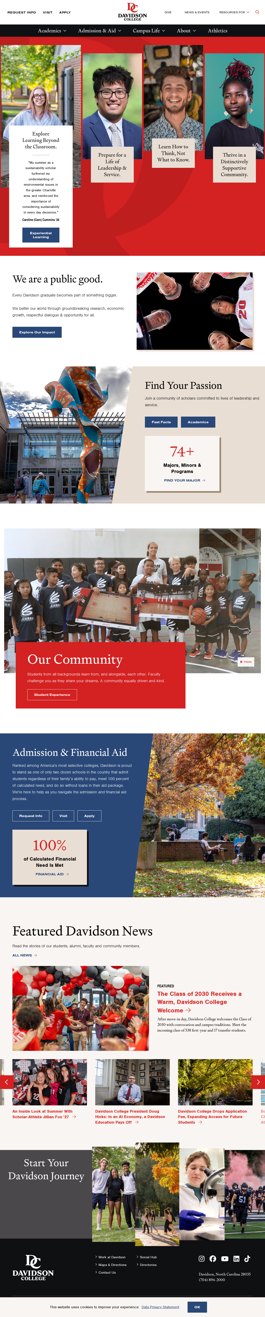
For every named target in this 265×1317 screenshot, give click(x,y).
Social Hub (148, 1257)
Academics (49, 30)
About (184, 30)
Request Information (46, 1212)
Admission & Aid (97, 30)
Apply (65, 12)
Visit (48, 12)
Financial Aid (50, 874)
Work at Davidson (112, 1257)
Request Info (21, 12)
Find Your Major (182, 480)
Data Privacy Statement (160, 1307)
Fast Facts (161, 422)
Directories (148, 1265)
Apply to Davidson (46, 1241)
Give (168, 12)
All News (22, 955)
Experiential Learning (41, 235)
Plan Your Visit (46, 1227)
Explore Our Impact (37, 332)
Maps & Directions (112, 1265)
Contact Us (107, 1272)
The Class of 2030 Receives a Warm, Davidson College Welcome (199, 1002)
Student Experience (52, 695)
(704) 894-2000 (212, 1279)
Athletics (217, 30)
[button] (41, 116)
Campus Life (146, 30)
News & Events (197, 12)
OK (197, 1307)
